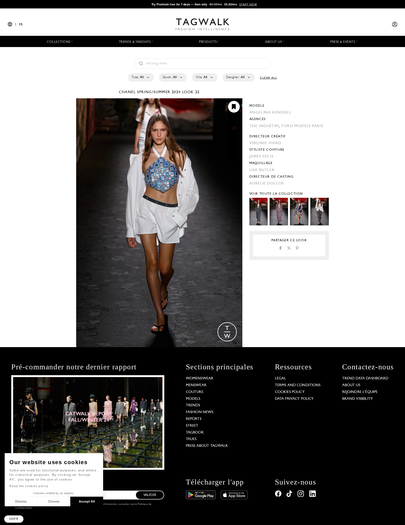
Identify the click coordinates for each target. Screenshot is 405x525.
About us (351, 385)
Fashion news (200, 412)
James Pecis (261, 156)
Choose (54, 501)
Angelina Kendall (270, 112)
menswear (196, 385)
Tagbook (195, 432)
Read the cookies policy (29, 486)
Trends (193, 405)
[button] (13, 519)
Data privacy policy (294, 399)
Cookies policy (290, 392)
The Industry (264, 126)
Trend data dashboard (365, 378)
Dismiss (21, 501)
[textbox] (140, 77)
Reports (193, 419)
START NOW (248, 4)
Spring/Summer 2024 (159, 92)
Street (192, 426)
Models (193, 399)
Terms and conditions (298, 385)
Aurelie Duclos (266, 183)
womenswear (200, 378)
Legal (280, 378)
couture (194, 392)
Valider (149, 495)
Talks (191, 439)
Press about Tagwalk (207, 446)
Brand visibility (357, 399)
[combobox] (140, 77)
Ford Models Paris (302, 126)
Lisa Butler (262, 170)
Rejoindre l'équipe (360, 392)
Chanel (128, 92)
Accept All (87, 501)
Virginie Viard (265, 143)
